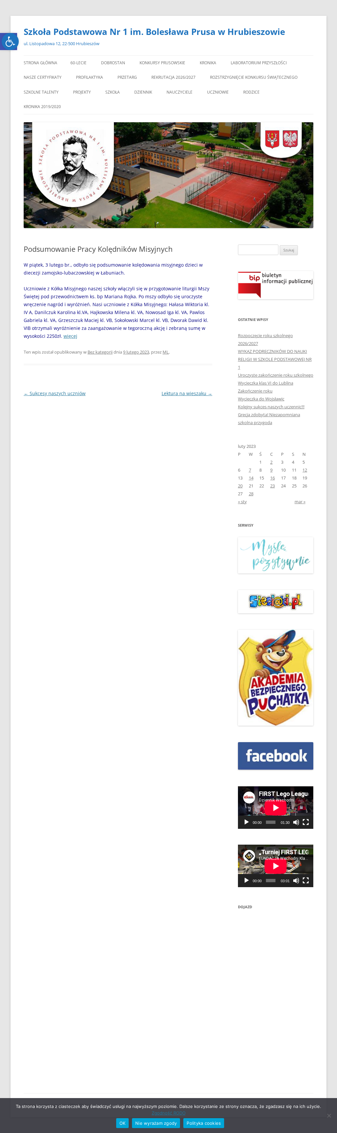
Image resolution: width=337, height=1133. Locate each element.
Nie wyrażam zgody (156, 1123)
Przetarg (127, 77)
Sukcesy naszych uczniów (55, 393)
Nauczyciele (180, 92)
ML (166, 352)
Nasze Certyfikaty (43, 77)
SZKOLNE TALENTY (41, 92)
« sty (242, 502)
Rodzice (251, 92)
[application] (275, 807)
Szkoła (112, 92)
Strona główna (40, 63)
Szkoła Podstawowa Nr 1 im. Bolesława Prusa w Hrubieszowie (154, 32)
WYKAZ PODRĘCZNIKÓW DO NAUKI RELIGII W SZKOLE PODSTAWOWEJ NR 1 (275, 359)
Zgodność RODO (169, 1113)
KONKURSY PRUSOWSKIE (162, 63)
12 (304, 470)
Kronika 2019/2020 (42, 106)
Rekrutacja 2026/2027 (173, 77)
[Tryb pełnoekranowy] (305, 822)
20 (240, 486)
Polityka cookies (204, 1123)
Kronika (208, 63)
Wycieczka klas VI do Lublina (265, 383)
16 (272, 478)
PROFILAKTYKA (89, 77)
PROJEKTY (82, 92)
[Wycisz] (296, 822)
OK (122, 1123)
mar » (300, 502)
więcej (70, 336)
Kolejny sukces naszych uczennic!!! (271, 407)
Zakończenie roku (255, 391)
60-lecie (78, 63)
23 (272, 486)
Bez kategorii (100, 352)
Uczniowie (218, 92)
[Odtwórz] (246, 822)
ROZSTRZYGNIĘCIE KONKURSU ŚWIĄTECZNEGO (254, 77)
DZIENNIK (143, 92)
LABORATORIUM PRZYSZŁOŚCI (259, 63)
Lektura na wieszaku (187, 393)
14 (251, 478)
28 (251, 494)
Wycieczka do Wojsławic (261, 399)
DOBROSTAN (113, 63)
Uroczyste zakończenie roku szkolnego (275, 375)
